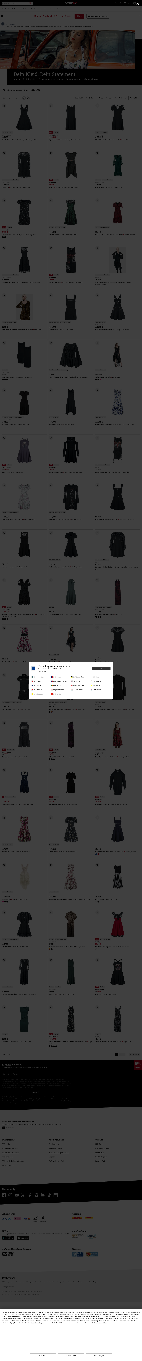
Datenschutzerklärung (101, 1323)
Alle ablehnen (71, 1356)
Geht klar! (42, 1356)
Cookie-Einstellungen (37, 1323)
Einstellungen (99, 1355)
